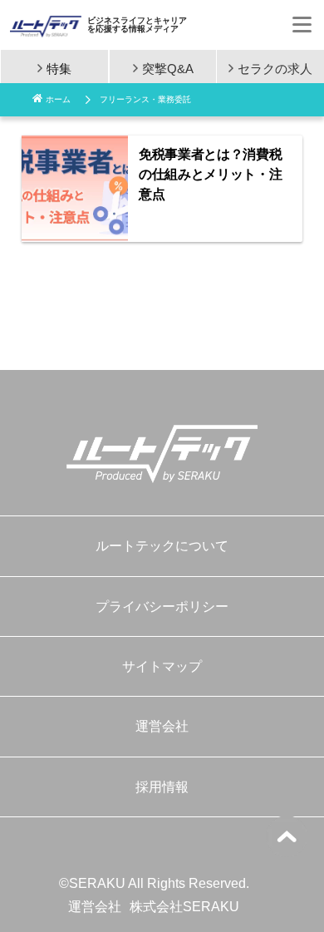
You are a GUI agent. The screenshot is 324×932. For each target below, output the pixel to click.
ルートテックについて (162, 546)
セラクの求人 (275, 67)
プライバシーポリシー (162, 606)
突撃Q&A (168, 67)
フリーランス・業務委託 (145, 99)
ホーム (58, 99)
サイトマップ (162, 666)
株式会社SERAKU (184, 907)
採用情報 (162, 787)
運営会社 (162, 726)
